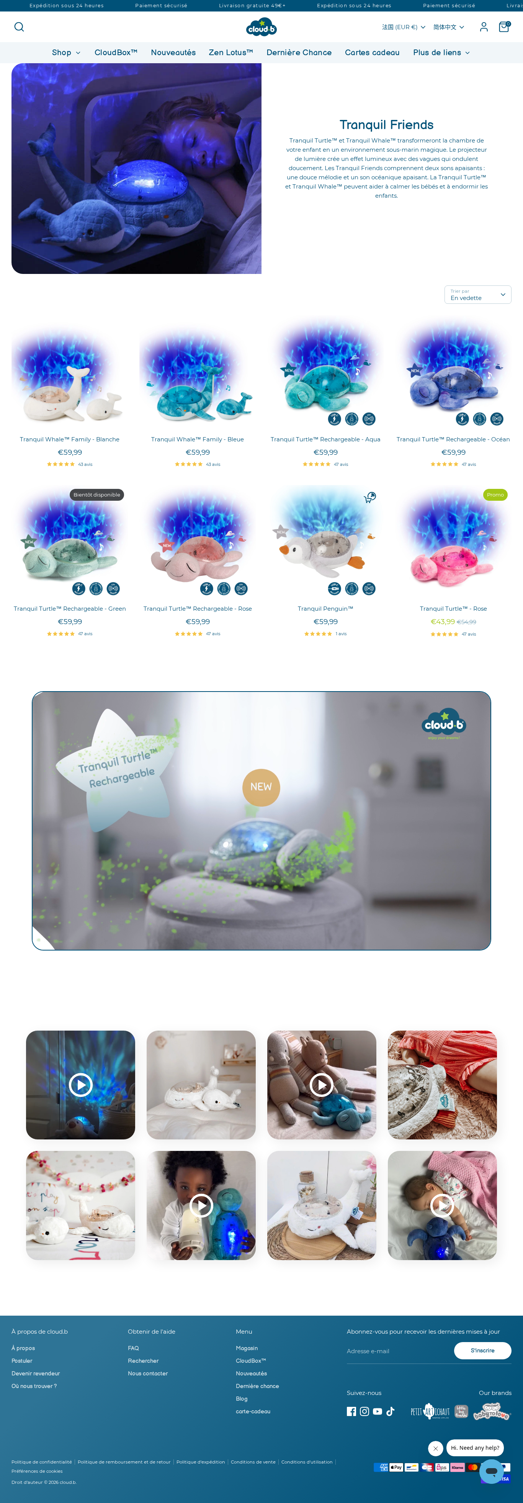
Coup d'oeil (70, 419)
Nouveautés (173, 52)
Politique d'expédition (201, 1462)
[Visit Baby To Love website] (492, 1412)
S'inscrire (483, 1350)
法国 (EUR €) (400, 27)
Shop (63, 52)
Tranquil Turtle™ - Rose (453, 608)
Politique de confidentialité (41, 1462)
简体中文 (444, 27)
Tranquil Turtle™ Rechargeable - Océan (453, 439)
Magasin (247, 1348)
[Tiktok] (390, 1411)
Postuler (21, 1361)
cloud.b (68, 1482)
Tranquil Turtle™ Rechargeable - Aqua (326, 439)
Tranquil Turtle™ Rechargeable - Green (70, 608)
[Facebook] (351, 1411)
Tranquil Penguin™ (325, 608)
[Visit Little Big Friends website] (461, 1413)
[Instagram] (364, 1411)
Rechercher (143, 1361)
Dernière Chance (299, 52)
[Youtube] (377, 1411)
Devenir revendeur (35, 1373)
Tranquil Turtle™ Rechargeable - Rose (198, 608)
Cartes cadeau (372, 52)
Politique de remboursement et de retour (124, 1462)
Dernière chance (257, 1386)
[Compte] (484, 26)
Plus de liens (438, 52)
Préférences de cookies (37, 1471)
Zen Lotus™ (231, 52)
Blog (242, 1399)
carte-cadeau (253, 1411)
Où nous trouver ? (34, 1386)
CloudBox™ (116, 52)
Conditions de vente (253, 1462)
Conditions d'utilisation (307, 1462)
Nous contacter (148, 1373)
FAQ (133, 1348)
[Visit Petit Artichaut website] (430, 1412)
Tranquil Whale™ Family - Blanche (69, 439)
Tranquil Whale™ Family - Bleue (197, 439)
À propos (23, 1348)
